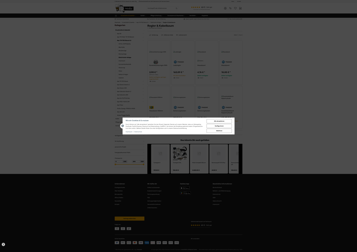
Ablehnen (219, 131)
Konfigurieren (219, 126)
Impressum (129, 131)
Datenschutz (138, 131)
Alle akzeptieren (219, 121)
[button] (3, 244)
